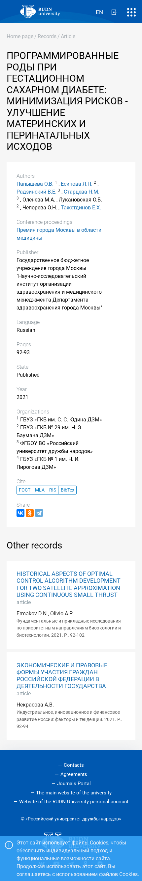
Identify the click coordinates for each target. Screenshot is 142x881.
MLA (40, 490)
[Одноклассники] (30, 513)
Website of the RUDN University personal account (73, 802)
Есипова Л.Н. (76, 184)
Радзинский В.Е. (36, 192)
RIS (52, 490)
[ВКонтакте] (20, 513)
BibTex (67, 490)
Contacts (74, 765)
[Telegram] (39, 513)
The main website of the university (74, 793)
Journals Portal (74, 784)
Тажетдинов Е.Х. (81, 207)
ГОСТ (24, 490)
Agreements (73, 774)
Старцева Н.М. (81, 192)
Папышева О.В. (35, 184)
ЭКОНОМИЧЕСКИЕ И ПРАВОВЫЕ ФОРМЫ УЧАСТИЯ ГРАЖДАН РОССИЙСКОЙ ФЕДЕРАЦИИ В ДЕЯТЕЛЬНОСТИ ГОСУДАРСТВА (62, 675)
